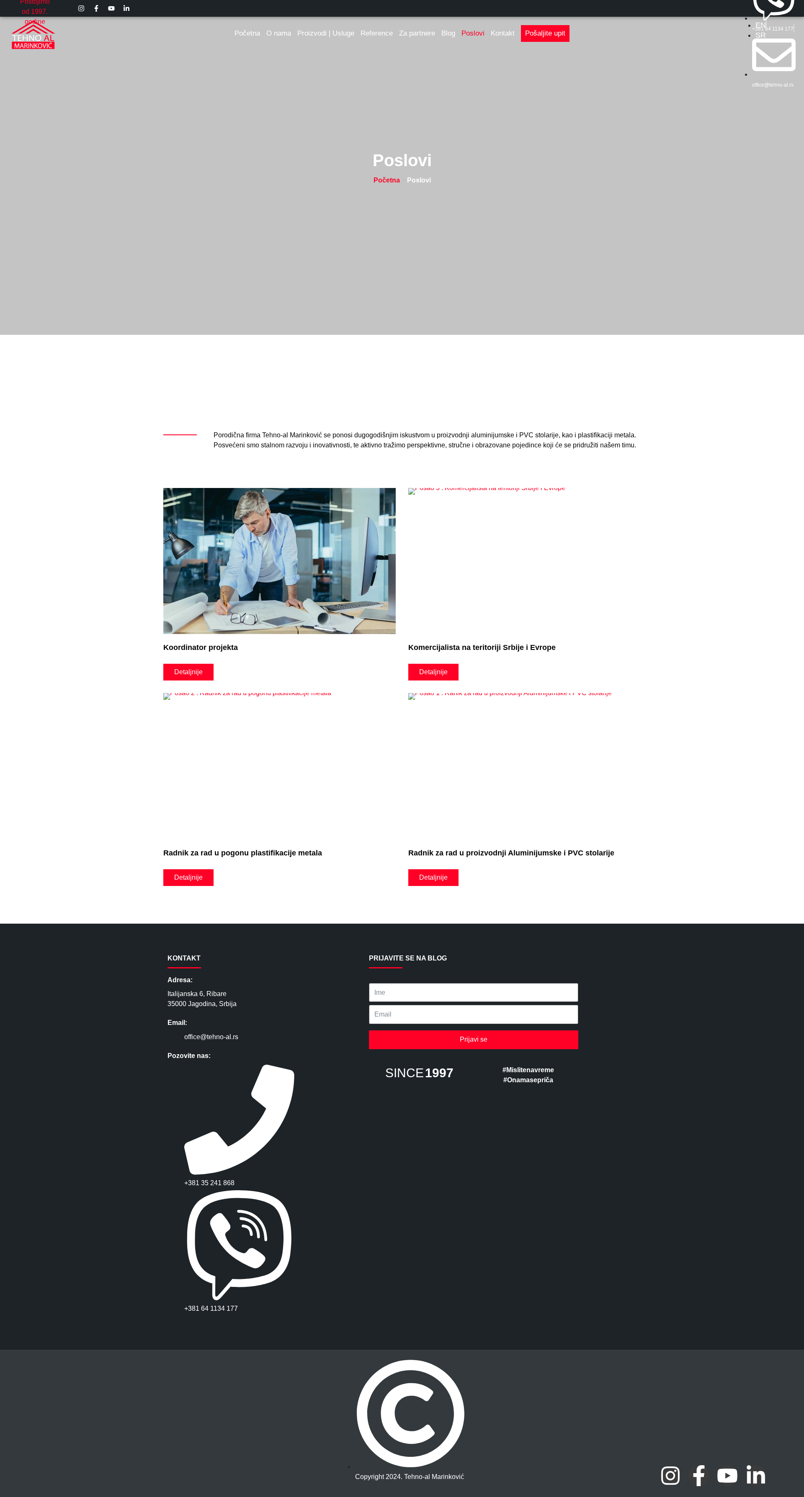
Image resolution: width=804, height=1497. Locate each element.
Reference (377, 33)
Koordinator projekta (200, 647)
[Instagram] (670, 1475)
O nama (278, 33)
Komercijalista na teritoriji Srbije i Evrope (482, 647)
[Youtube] (727, 1475)
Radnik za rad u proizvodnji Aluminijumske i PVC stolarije (511, 853)
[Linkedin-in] (755, 1475)
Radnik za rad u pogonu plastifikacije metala (242, 853)
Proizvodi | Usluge (325, 33)
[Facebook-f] (698, 1475)
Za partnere (417, 33)
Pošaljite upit (545, 33)
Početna (247, 33)
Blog (448, 33)
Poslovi (472, 33)
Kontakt (503, 33)
